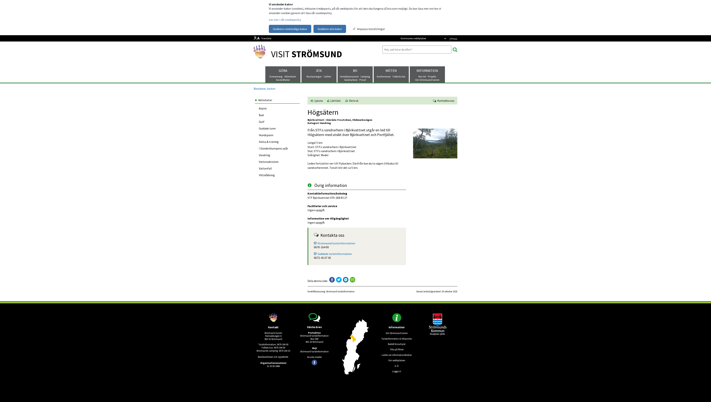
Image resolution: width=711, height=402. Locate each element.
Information (427, 70)
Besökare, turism (264, 88)
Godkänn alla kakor (330, 29)
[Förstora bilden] (435, 157)
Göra (283, 70)
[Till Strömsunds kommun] (438, 334)
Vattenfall (265, 168)
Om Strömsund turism (397, 333)
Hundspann (266, 135)
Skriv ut (353, 100)
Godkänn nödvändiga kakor (290, 29)
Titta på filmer (397, 349)
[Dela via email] (352, 280)
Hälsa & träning (269, 142)
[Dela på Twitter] (339, 280)
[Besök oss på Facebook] (314, 362)
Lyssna (318, 100)
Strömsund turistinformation (336, 243)
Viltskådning (267, 175)
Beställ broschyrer (396, 344)
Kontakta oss (445, 100)
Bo (355, 70)
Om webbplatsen (396, 360)
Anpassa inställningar (371, 29)
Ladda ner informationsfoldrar (397, 354)
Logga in (396, 371)
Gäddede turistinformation (335, 254)
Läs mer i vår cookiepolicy (285, 19)
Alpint (263, 108)
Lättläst (335, 100)
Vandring (264, 155)
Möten (391, 70)
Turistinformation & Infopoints (396, 338)
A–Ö (397, 365)
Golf (261, 122)
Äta (319, 70)
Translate (266, 38)
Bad (261, 115)
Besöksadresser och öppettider (273, 356)
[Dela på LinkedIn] (345, 280)
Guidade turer (267, 128)
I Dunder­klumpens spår (273, 148)
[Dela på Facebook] (332, 280)
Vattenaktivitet (269, 162)
